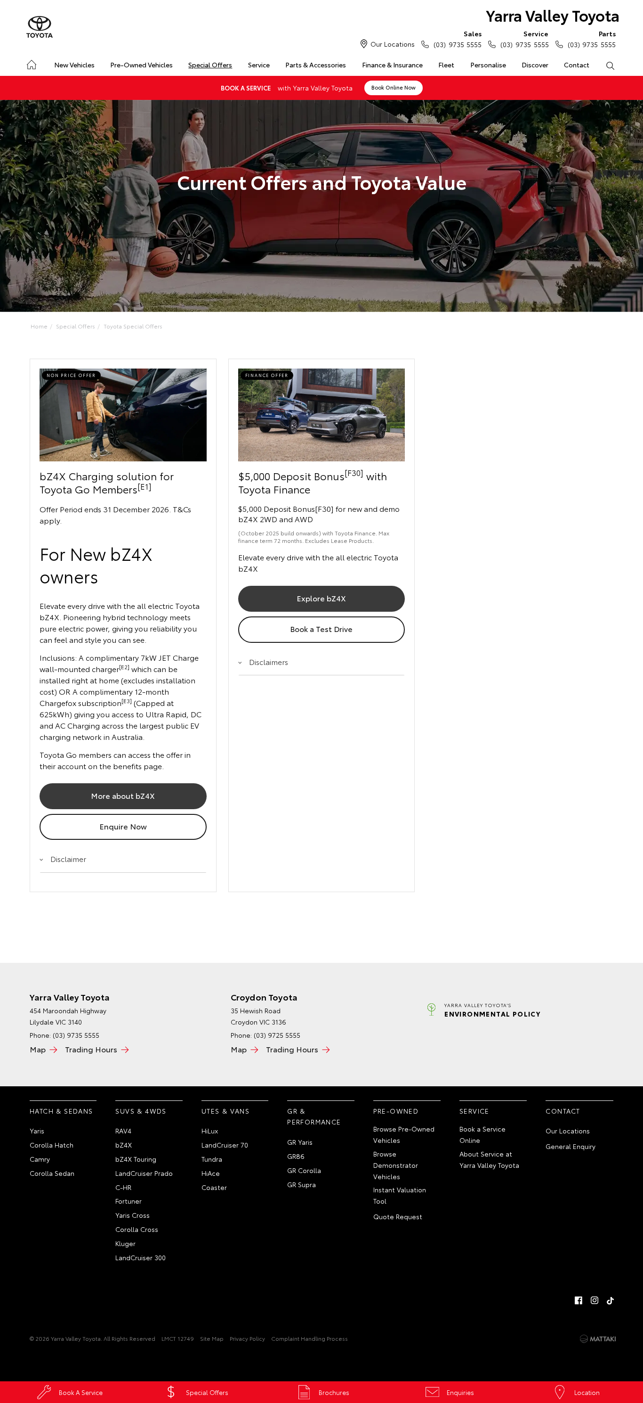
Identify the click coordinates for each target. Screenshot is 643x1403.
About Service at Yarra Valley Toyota (489, 1159)
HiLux (209, 1130)
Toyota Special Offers (133, 326)
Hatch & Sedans (61, 1111)
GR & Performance (314, 1116)
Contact (576, 64)
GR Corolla (304, 1170)
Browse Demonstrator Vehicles (395, 1165)
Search (610, 65)
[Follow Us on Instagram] (594, 1300)
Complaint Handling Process (309, 1338)
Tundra (211, 1159)
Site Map (212, 1338)
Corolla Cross (136, 1229)
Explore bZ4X (321, 597)
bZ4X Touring (135, 1159)
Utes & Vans (225, 1111)
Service (259, 64)
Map (38, 1048)
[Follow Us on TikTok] (610, 1300)
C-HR (123, 1187)
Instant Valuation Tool (399, 1195)
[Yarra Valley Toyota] (39, 27)
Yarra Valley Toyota (552, 14)
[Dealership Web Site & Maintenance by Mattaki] (597, 1339)
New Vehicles (74, 64)
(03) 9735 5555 (458, 39)
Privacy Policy (247, 1338)
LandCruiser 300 (140, 1257)
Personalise (488, 64)
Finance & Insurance (392, 64)
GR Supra (301, 1184)
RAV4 (123, 1130)
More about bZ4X (123, 795)
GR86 (296, 1156)
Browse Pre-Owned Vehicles (403, 1134)
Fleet (446, 64)
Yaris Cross (132, 1215)
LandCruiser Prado (144, 1173)
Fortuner (128, 1201)
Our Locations (392, 44)
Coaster (214, 1187)
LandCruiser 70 (224, 1144)
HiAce (210, 1173)
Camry (40, 1159)
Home (30, 63)
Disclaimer (68, 858)
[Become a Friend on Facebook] (578, 1300)
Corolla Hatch (51, 1144)
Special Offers (210, 64)
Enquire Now (123, 825)
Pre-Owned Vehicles (141, 64)
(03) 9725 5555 (277, 1035)
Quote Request (397, 1216)
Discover (535, 64)
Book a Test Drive (321, 628)
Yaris (37, 1130)
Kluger (125, 1243)
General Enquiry (570, 1146)
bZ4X (123, 1144)
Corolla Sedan (52, 1173)
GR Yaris (300, 1142)
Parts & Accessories (315, 64)
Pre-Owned (396, 1111)
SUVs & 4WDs (140, 1111)
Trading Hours (91, 1048)
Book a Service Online (482, 1134)
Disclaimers (268, 661)
